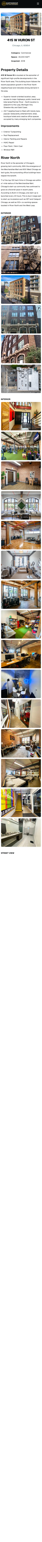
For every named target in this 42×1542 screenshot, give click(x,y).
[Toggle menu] (38, 3)
